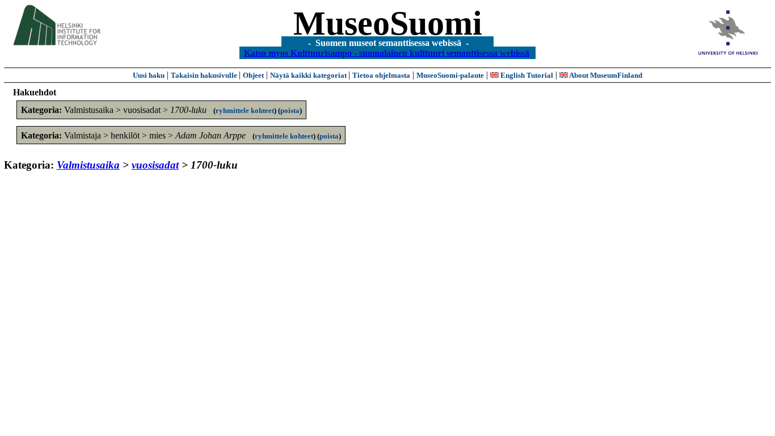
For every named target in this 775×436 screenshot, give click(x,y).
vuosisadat (155, 165)
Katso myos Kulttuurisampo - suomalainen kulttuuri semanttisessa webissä (386, 52)
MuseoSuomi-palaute (450, 75)
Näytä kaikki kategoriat (309, 75)
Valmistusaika (88, 165)
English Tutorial (526, 75)
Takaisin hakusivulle (205, 75)
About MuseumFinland (605, 75)
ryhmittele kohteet (245, 110)
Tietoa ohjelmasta (381, 75)
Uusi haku (149, 75)
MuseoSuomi (387, 23)
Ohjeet (253, 75)
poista (290, 110)
